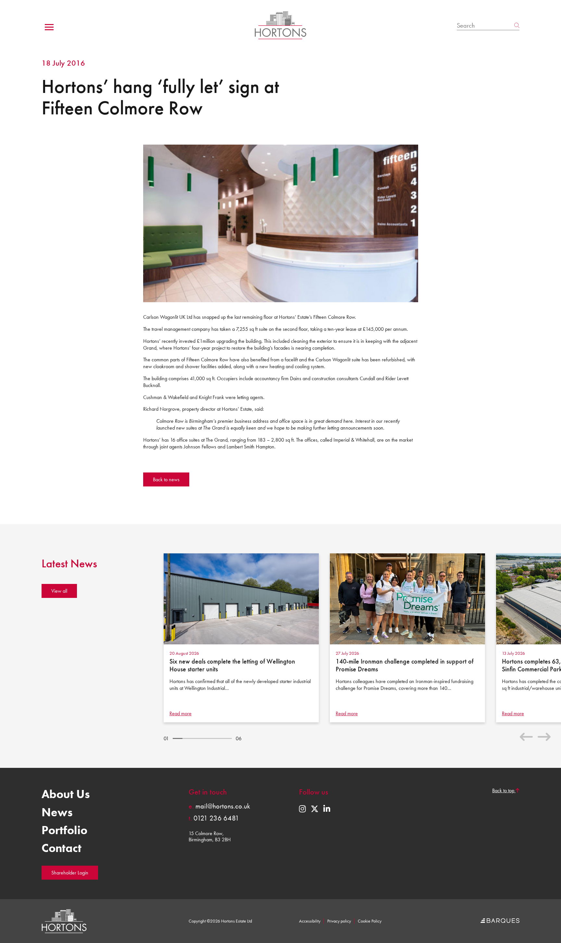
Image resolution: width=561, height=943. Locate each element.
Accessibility (309, 921)
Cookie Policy (369, 921)
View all (59, 591)
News (57, 812)
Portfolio (64, 830)
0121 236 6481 (214, 818)
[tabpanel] (243, 637)
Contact (61, 848)
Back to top (504, 790)
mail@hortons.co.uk (219, 806)
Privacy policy (339, 921)
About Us (66, 794)
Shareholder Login (69, 872)
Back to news (166, 479)
